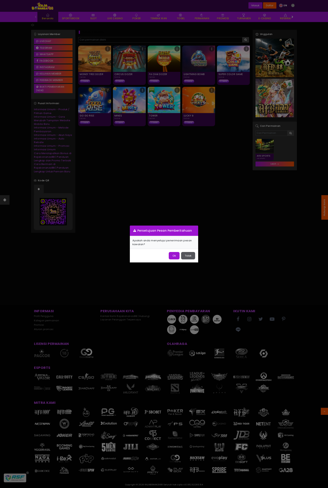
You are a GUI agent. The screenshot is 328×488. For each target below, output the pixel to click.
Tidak (188, 255)
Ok (174, 255)
